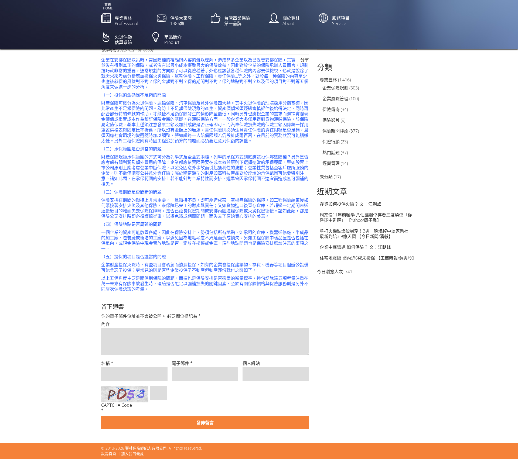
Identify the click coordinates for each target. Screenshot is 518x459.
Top (505, 446)
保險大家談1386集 (181, 20)
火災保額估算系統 (123, 39)
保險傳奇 (331, 109)
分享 (304, 60)
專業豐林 (328, 80)
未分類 (326, 177)
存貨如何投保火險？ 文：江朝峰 (350, 204)
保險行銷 (331, 142)
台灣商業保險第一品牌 (237, 20)
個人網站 (251, 363)
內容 (105, 324)
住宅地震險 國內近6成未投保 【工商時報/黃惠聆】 (368, 258)
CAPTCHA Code (116, 405)
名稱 (107, 363)
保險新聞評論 (335, 131)
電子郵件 (182, 363)
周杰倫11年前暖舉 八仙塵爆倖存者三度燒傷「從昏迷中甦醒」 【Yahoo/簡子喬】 (366, 217)
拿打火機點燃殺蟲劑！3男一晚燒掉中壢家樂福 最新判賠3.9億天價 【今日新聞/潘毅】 (366, 233)
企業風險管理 (335, 99)
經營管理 (331, 163)
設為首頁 (108, 453)
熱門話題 (331, 153)
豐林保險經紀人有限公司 (146, 448)
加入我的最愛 (132, 453)
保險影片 (331, 120)
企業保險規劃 (335, 88)
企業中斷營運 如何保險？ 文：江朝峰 (355, 247)
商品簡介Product (173, 39)
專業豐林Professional (126, 20)
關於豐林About (291, 20)
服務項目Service (340, 20)
